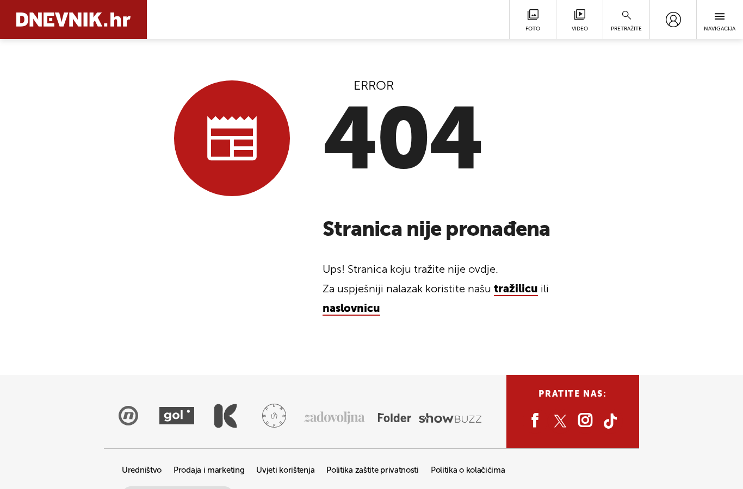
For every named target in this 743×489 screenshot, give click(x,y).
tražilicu (516, 289)
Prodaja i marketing (209, 470)
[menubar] (673, 19)
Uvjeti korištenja (285, 470)
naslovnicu (351, 309)
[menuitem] (673, 19)
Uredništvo (142, 470)
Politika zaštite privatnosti (372, 470)
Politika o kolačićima (468, 470)
